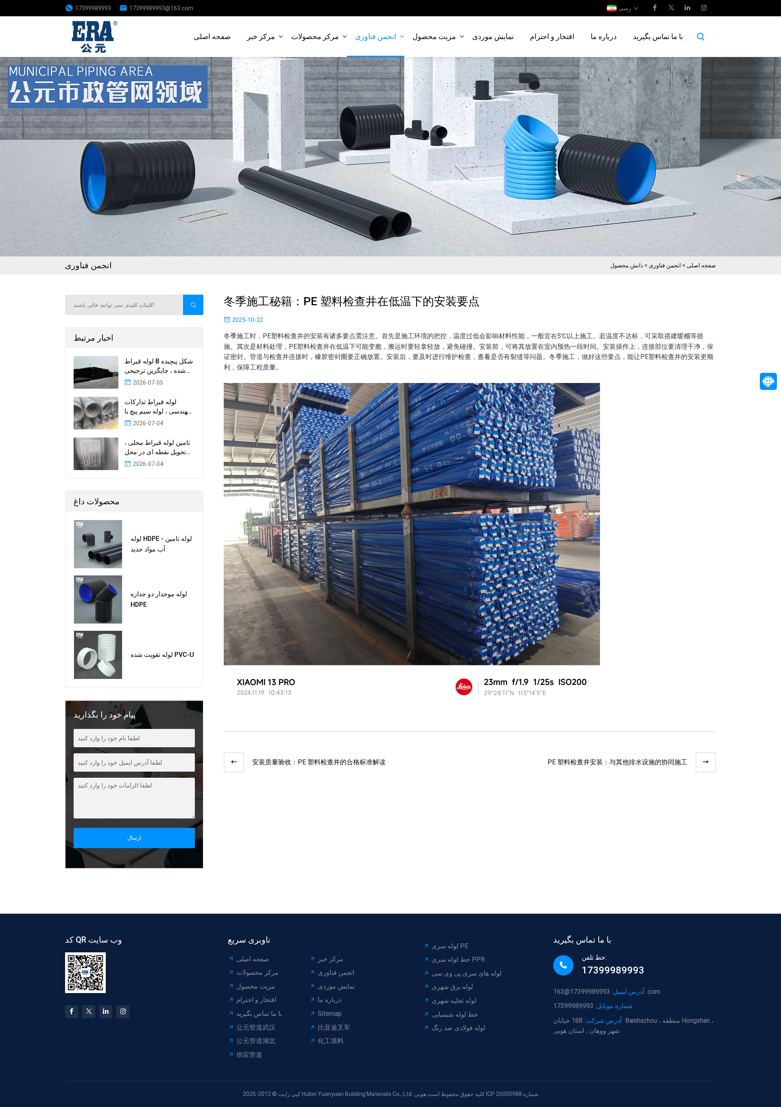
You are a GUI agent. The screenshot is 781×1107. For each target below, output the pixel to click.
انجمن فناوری (375, 36)
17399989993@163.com (161, 8)
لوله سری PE (450, 946)
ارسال (134, 838)
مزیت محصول (434, 36)
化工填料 (331, 1041)
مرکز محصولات (315, 36)
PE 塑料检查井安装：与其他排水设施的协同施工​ (617, 762)
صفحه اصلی (212, 36)
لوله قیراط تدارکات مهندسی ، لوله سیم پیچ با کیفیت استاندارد (157, 407)
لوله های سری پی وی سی (467, 973)
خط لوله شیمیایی (455, 1014)
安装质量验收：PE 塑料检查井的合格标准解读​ (319, 762)
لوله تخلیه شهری (454, 1000)
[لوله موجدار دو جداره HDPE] (98, 599)
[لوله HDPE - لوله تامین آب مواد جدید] (98, 544)
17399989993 (93, 8)
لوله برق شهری (452, 987)
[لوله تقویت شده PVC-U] (98, 654)
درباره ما (604, 36)
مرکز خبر (261, 36)
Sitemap (330, 1013)
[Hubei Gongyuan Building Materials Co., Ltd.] (97, 36)
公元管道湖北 (255, 1041)
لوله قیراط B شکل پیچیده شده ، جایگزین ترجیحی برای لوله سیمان (158, 366)
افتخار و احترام (552, 36)
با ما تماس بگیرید (658, 36)
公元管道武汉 (255, 1027)
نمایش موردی (493, 36)
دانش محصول (626, 265)
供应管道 (249, 1055)
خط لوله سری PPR (458, 959)
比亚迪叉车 (334, 1027)
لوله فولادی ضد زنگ (458, 1028)
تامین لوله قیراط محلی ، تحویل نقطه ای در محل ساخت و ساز (157, 448)
